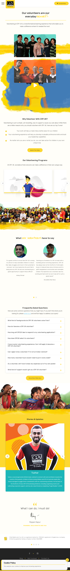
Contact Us (45, 558)
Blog (21, 558)
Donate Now (62, 3)
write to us (27, 313)
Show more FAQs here (35, 378)
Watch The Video (35, 150)
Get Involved (32, 558)
